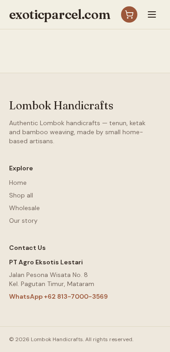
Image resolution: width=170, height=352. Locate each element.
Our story (23, 220)
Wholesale (24, 208)
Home (18, 182)
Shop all (21, 195)
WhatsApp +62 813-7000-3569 (58, 296)
